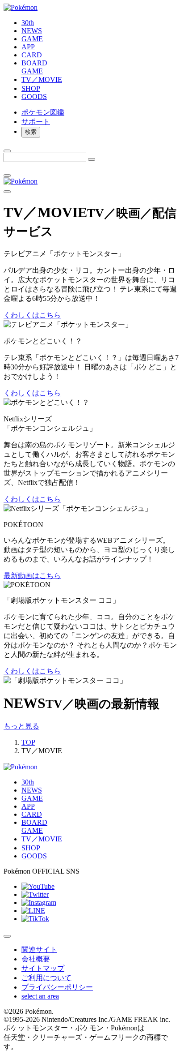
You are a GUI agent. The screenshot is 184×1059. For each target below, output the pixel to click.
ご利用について (46, 978)
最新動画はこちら (32, 575)
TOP (28, 742)
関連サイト (39, 949)
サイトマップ (42, 968)
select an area (40, 996)
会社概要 (35, 959)
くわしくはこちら (32, 315)
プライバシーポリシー (57, 987)
